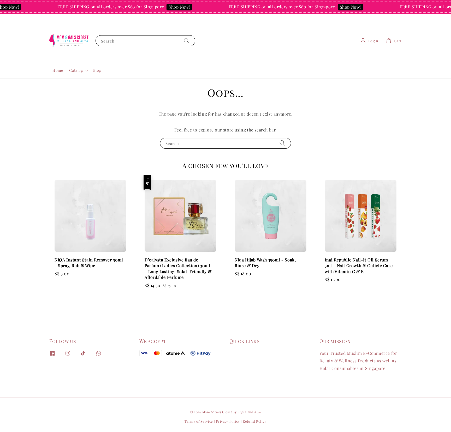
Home (57, 70)
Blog (97, 70)
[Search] (186, 40)
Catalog (76, 70)
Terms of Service (199, 421)
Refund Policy (254, 421)
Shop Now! (173, 7)
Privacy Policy (228, 421)
